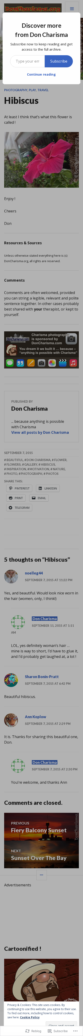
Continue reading (41, 74)
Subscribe (58, 61)
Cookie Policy (30, 1017)
